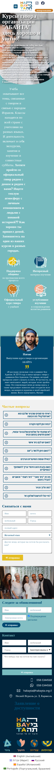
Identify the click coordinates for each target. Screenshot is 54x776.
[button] (16, 6)
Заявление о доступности (27, 705)
